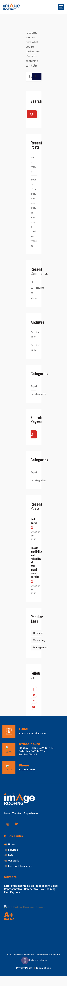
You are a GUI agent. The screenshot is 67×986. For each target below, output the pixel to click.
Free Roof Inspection (20, 866)
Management (40, 647)
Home (11, 844)
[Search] (36, 76)
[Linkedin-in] (17, 824)
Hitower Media (38, 960)
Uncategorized (39, 394)
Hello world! (34, 521)
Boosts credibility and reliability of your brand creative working (34, 562)
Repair (34, 386)
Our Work (13, 860)
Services (13, 849)
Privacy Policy (24, 968)
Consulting (39, 640)
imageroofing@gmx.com (33, 733)
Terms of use (43, 968)
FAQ (10, 855)
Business (38, 633)
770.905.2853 (27, 769)
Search (36, 101)
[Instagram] (8, 824)
